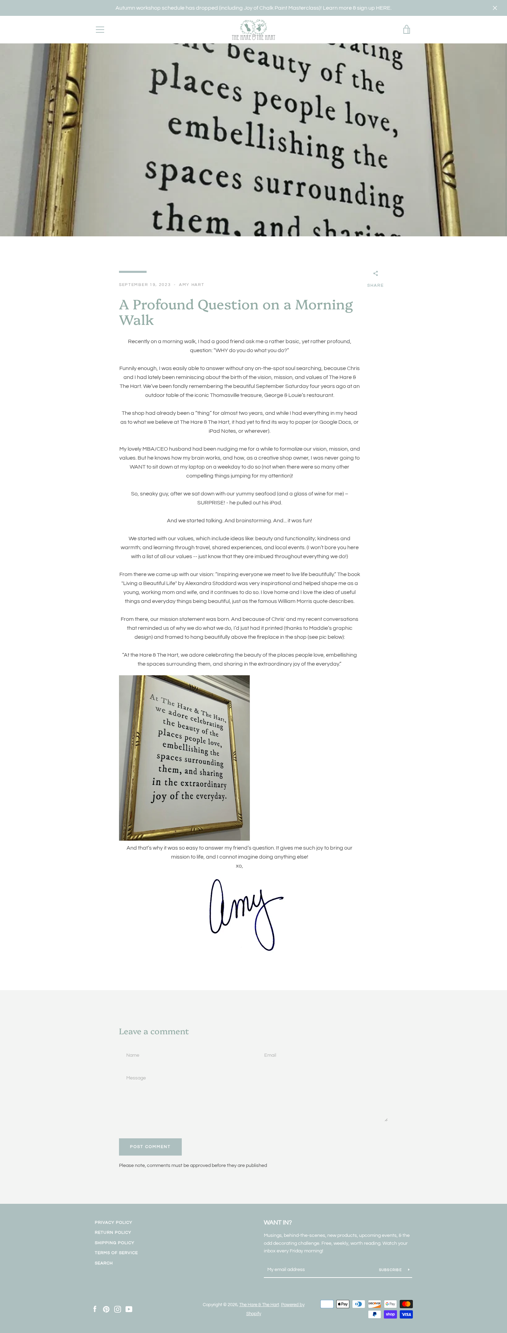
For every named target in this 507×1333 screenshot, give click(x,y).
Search (104, 1263)
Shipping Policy (115, 1243)
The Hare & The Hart (259, 1305)
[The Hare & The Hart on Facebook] (94, 1309)
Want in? (278, 1222)
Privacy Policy (113, 1222)
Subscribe (391, 1270)
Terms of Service (116, 1253)
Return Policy (113, 1232)
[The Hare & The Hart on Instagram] (117, 1309)
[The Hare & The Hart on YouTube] (129, 1309)
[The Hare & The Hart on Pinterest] (106, 1309)
